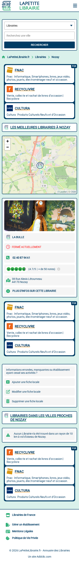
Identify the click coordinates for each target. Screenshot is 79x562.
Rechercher (39, 44)
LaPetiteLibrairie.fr (18, 57)
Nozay (55, 57)
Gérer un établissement (26, 524)
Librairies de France (23, 514)
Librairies (40, 57)
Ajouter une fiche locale (25, 382)
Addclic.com (44, 556)
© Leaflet (62, 191)
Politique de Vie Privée (25, 537)
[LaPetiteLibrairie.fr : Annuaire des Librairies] (26, 6)
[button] (39, 165)
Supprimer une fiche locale (27, 401)
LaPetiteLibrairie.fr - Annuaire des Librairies (44, 550)
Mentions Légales (22, 531)
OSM (73, 191)
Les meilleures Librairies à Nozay (40, 127)
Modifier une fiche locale (26, 391)
